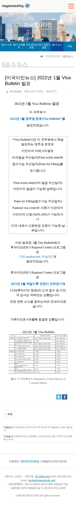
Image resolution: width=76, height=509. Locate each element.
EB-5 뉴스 (57, 45)
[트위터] (58, 396)
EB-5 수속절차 (19, 46)
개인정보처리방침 (29, 461)
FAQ (69, 46)
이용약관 (14, 461)
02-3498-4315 (42, 476)
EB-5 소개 (6, 45)
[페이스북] (64, 396)
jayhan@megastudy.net (41, 480)
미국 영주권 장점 (31, 46)
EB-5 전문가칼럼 (44, 46)
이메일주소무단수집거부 (54, 461)
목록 (9, 414)
